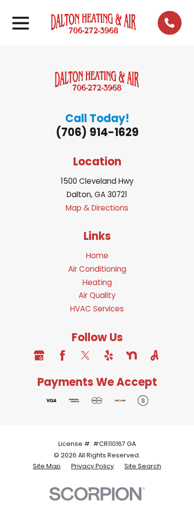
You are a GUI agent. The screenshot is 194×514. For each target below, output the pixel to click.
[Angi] (154, 355)
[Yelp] (108, 355)
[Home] (93, 22)
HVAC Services (97, 308)
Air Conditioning (97, 269)
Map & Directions (97, 208)
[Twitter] (85, 355)
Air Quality (97, 295)
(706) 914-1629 (97, 132)
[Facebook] (62, 355)
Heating (97, 282)
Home (97, 255)
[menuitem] (47, 466)
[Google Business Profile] (39, 355)
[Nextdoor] (131, 355)
